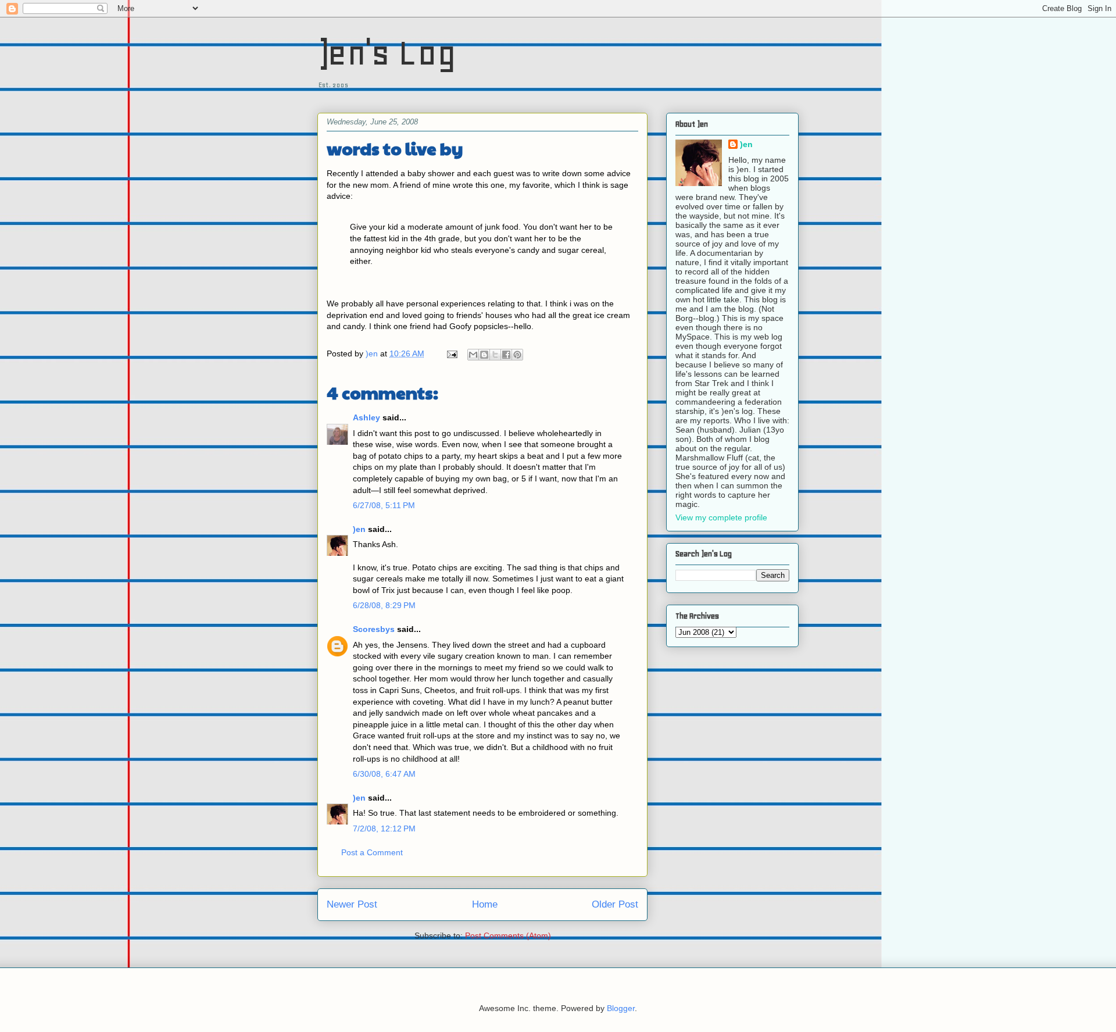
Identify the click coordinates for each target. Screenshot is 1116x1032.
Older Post (615, 904)
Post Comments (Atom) (508, 935)
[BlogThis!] (484, 354)
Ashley (366, 417)
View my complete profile (721, 517)
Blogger (621, 1008)
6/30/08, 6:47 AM (384, 774)
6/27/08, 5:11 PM (384, 505)
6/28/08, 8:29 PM (384, 605)
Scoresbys (374, 629)
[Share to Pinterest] (517, 354)
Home (485, 904)
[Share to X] (495, 354)
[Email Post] (451, 353)
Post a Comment (372, 852)
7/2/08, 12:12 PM (384, 828)
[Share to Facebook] (506, 354)
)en (359, 529)
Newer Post (352, 904)
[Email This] (473, 354)
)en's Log (386, 52)
